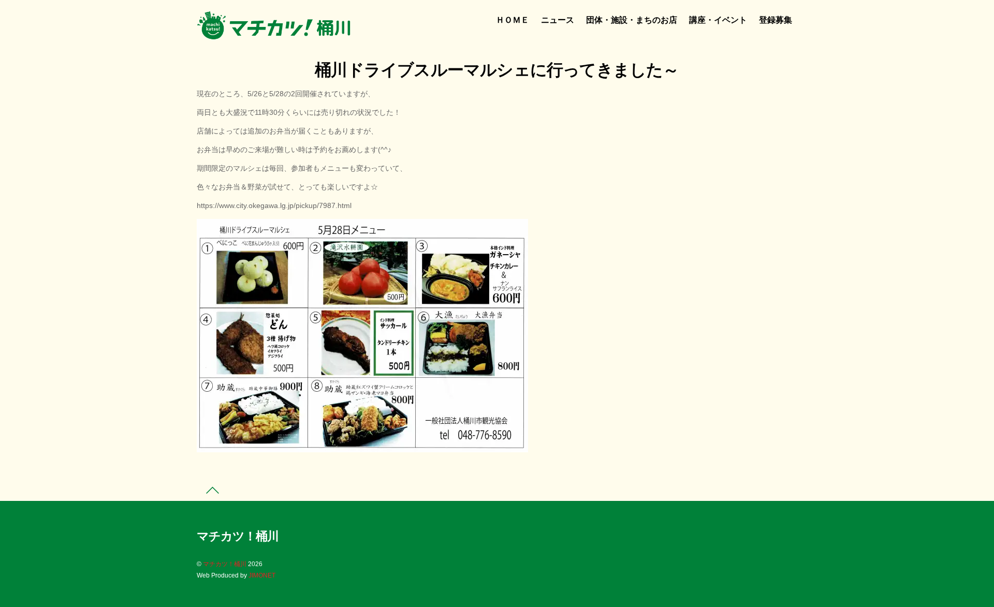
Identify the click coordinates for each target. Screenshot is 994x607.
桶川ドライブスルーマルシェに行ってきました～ (497, 70)
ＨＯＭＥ (512, 20)
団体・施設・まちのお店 (631, 20)
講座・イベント (718, 20)
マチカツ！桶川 (224, 564)
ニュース (557, 20)
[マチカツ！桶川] (274, 35)
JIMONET (261, 575)
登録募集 (775, 20)
